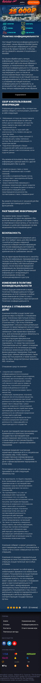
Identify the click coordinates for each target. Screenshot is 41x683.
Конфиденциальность (30, 625)
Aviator (5, 621)
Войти (22, 2)
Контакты (7, 628)
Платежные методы (11, 632)
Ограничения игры (28, 621)
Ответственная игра (29, 628)
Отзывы (6, 625)
